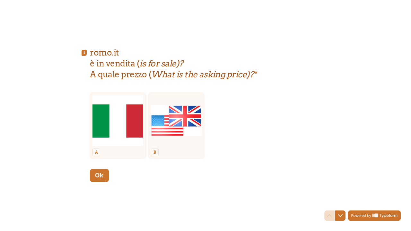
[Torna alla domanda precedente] (329, 215)
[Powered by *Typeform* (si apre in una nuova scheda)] (374, 215)
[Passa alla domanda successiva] (340, 215)
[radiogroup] (205, 126)
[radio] (118, 126)
